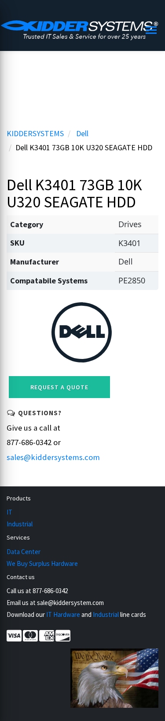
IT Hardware (63, 614)
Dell (82, 133)
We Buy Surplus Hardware (42, 563)
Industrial (20, 524)
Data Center (23, 551)
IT (9, 512)
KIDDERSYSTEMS (35, 133)
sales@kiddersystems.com (53, 457)
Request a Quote (59, 387)
